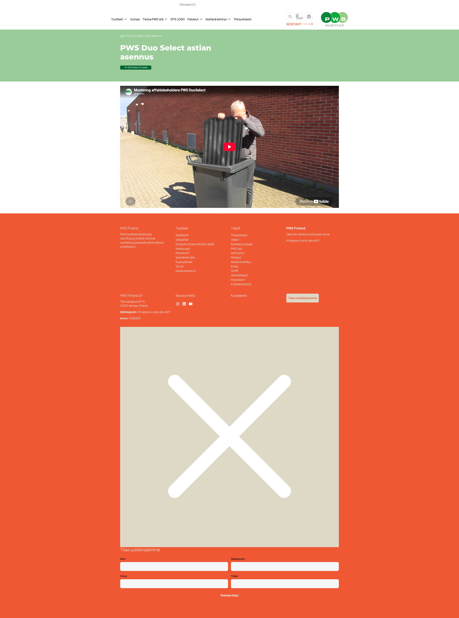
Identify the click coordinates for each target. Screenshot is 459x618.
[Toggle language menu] (299, 16)
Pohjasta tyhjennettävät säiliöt (195, 244)
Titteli (234, 576)
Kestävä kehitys (216, 19)
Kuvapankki (239, 295)
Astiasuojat (183, 249)
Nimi (123, 559)
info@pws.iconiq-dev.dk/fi (302, 240)
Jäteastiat (182, 240)
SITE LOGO (178, 19)
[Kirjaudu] (202, 4)
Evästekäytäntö (241, 284)
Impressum (238, 280)
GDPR (234, 271)
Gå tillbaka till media (138, 67)
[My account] (309, 16)
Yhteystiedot (243, 19)
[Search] (290, 16)
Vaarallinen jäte (185, 257)
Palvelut (193, 19)
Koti (122, 36)
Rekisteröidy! (230, 595)
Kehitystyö (237, 253)
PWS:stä (236, 249)
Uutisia (135, 19)
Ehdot (234, 266)
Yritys (123, 576)
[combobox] (299, 16)
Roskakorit (182, 253)
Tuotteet (117, 19)
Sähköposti (238, 559)
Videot (235, 240)
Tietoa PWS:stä (153, 19)
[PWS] (334, 19)
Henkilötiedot (239, 275)
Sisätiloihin (182, 235)
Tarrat (180, 266)
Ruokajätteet (184, 262)
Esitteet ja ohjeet (242, 244)
